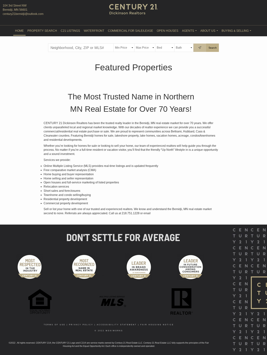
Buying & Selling (237, 32)
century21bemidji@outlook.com (23, 13)
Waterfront (94, 30)
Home (19, 30)
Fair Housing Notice (157, 325)
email (147, 213)
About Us (209, 32)
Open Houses (167, 30)
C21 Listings (70, 30)
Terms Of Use (54, 325)
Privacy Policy (81, 325)
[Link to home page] (133, 13)
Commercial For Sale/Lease (130, 30)
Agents (190, 32)
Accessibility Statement (117, 325)
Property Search (42, 30)
